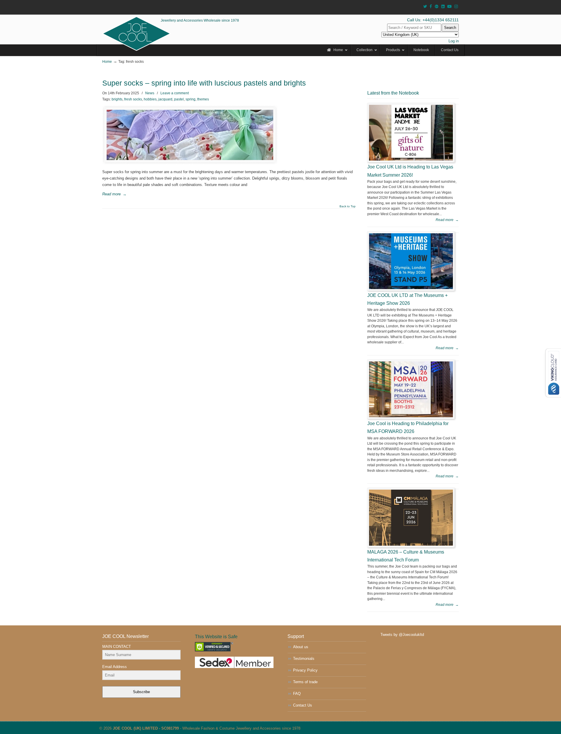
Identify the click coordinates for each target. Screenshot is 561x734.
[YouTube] (450, 6)
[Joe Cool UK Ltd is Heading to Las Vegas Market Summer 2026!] (411, 133)
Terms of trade (305, 682)
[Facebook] (431, 6)
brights (117, 99)
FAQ (297, 693)
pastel (179, 99)
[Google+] (436, 6)
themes (203, 99)
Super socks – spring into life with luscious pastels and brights (204, 83)
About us (300, 647)
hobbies (150, 99)
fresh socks (133, 99)
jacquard (165, 99)
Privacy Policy (305, 670)
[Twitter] (425, 6)
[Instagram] (456, 6)
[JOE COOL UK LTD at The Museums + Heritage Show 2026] (411, 261)
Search (450, 27)
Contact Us (302, 705)
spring (190, 99)
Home (107, 61)
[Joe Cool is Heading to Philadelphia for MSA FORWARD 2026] (411, 389)
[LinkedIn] (443, 6)
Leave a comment (174, 93)
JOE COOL (136, 33)
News (149, 93)
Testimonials (303, 658)
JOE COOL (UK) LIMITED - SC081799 (146, 728)
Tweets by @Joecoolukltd (402, 634)
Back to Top (348, 206)
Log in (454, 41)
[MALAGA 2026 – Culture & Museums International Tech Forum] (411, 517)
